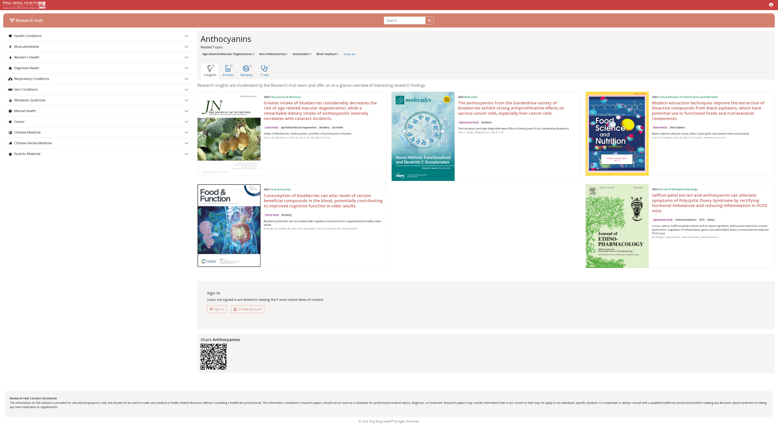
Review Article (660, 127)
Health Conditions (27, 36)
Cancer (19, 121)
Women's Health (26, 57)
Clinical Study (272, 215)
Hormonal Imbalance (686, 219)
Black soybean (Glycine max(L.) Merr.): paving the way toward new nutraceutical (700, 133)
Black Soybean (677, 127)
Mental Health (24, 111)
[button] (771, 4)
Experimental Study (468, 122)
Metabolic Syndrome (29, 100)
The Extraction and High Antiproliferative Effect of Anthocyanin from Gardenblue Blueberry (513, 128)
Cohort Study (271, 127)
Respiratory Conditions (31, 78)
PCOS (701, 219)
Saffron (711, 219)
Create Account (250, 309)
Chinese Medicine (27, 132)
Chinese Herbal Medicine (32, 143)
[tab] (210, 71)
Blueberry (324, 127)
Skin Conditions (25, 89)
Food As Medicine (27, 154)
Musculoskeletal (26, 46)
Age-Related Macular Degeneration (298, 127)
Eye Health (337, 127)
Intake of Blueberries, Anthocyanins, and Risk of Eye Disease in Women (308, 133)
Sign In (218, 309)
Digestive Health (26, 68)
